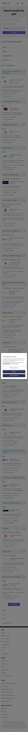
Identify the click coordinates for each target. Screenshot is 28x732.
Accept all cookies (14, 375)
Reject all (14, 371)
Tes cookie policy (6, 363)
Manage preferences (14, 367)
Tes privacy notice (14, 363)
